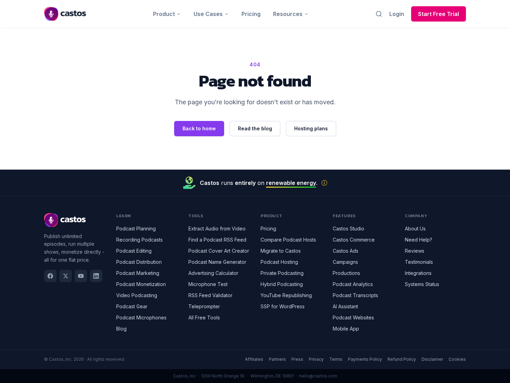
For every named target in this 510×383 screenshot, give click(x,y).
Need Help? (418, 240)
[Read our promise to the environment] (324, 183)
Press (297, 359)
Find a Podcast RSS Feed (217, 240)
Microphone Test (208, 284)
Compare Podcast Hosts (288, 240)
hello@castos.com (318, 375)
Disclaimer (432, 359)
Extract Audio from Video (217, 228)
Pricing (251, 13)
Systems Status (422, 284)
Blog (121, 329)
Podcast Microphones (141, 317)
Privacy (316, 359)
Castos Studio (348, 228)
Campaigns (345, 262)
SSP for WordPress (283, 306)
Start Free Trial (438, 13)
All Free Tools (204, 317)
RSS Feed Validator (210, 295)
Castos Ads (345, 251)
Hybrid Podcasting (282, 284)
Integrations (418, 273)
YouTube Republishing (286, 295)
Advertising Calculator (213, 273)
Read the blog (255, 128)
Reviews (414, 251)
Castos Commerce (354, 240)
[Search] (379, 14)
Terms (335, 359)
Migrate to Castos (281, 251)
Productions (346, 273)
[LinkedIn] (96, 276)
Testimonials (419, 262)
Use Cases (208, 13)
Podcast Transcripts (355, 295)
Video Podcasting (136, 295)
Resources (288, 13)
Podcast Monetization (141, 284)
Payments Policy (365, 359)
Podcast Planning (136, 228)
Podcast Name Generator (217, 262)
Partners (277, 359)
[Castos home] (65, 14)
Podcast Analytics (353, 284)
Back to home (199, 128)
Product (164, 13)
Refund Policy (402, 359)
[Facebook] (50, 276)
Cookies (457, 359)
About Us (415, 228)
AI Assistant (345, 306)
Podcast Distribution (139, 262)
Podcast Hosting (279, 262)
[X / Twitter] (65, 276)
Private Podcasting (282, 273)
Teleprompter (204, 306)
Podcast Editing (134, 251)
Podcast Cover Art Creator (218, 251)
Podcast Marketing (137, 273)
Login (396, 13)
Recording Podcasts (139, 240)
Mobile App (346, 329)
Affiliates (254, 359)
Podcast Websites (353, 317)
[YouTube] (81, 276)
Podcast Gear (131, 306)
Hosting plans (311, 128)
